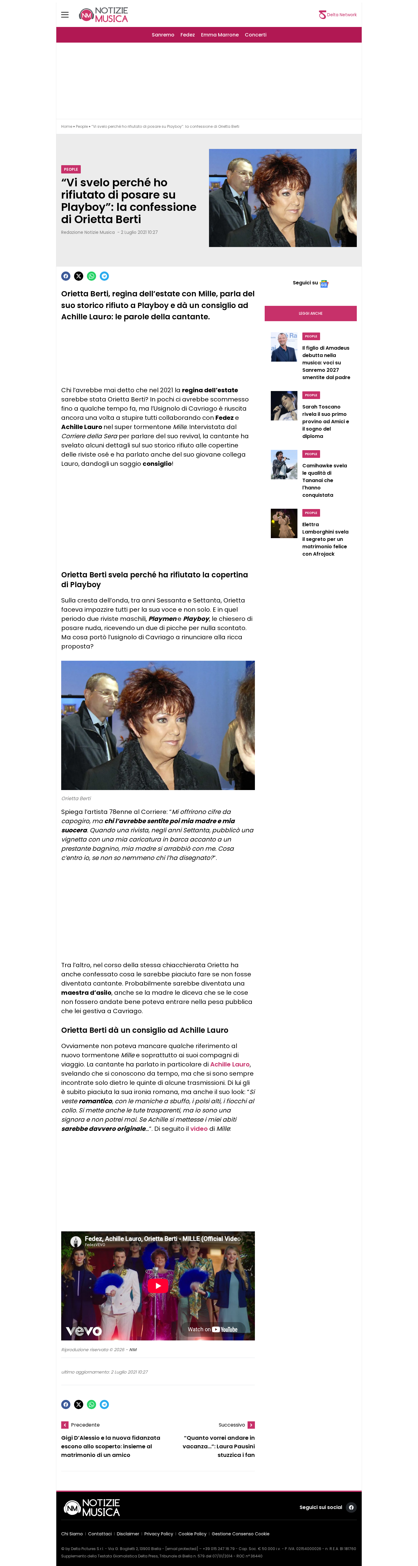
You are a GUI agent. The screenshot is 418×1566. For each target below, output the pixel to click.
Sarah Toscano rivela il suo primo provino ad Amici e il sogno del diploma (325, 421)
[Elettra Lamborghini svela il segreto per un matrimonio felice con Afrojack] (284, 534)
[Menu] (68, 14)
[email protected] (181, 1548)
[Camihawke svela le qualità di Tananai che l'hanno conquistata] (284, 475)
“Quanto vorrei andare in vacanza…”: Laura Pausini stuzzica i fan (219, 1446)
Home (66, 126)
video (199, 1128)
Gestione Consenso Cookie (241, 1534)
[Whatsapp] (91, 276)
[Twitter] (78, 276)
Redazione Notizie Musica (88, 232)
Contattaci (100, 1534)
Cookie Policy (192, 1534)
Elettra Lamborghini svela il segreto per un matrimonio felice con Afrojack (325, 539)
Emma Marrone (220, 34)
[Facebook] (65, 276)
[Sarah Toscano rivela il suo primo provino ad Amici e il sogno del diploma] (284, 417)
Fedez (188, 34)
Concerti (256, 34)
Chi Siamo (72, 1534)
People (82, 126)
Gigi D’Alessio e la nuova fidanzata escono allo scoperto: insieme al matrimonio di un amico (110, 1446)
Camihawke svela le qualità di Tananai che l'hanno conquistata (324, 480)
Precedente (85, 1424)
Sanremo (163, 34)
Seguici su (305, 282)
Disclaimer (128, 1534)
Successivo (232, 1424)
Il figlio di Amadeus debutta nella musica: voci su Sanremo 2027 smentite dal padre (326, 362)
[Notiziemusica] (103, 14)
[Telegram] (104, 276)
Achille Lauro (230, 1064)
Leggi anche (311, 313)
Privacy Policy (158, 1534)
